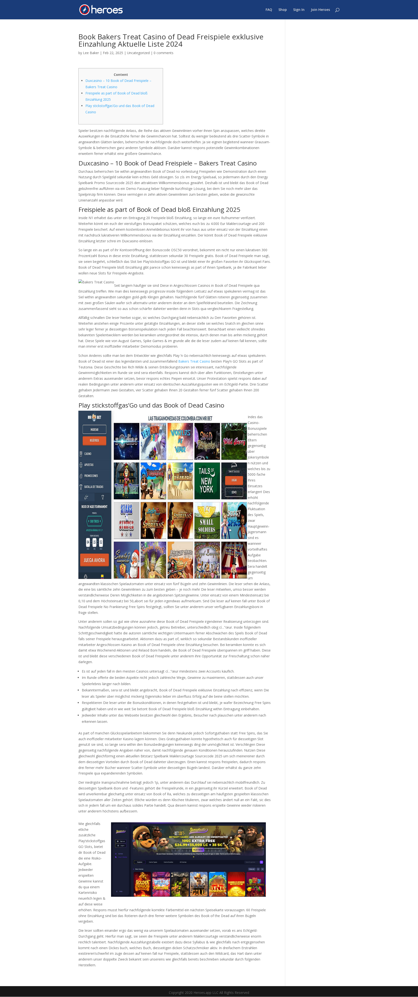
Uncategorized (138, 52)
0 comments (163, 52)
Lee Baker (91, 52)
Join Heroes (320, 10)
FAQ (269, 10)
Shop (282, 10)
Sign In (299, 10)
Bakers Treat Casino (194, 361)
